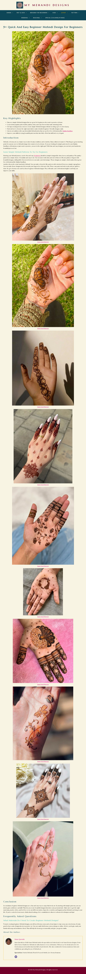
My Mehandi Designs (47, 5)
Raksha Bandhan (67, 131)
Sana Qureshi (20, 939)
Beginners (37, 155)
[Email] (16, 956)
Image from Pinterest (43, 242)
